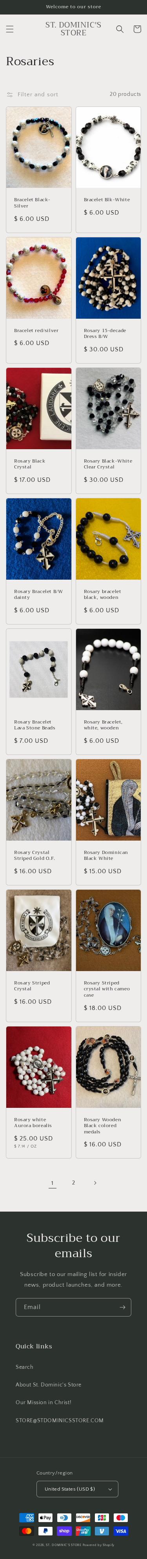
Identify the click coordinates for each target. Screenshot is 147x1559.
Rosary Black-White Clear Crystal (108, 464)
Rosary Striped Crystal (32, 986)
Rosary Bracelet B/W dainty (38, 595)
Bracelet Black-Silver (32, 203)
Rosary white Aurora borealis (33, 1123)
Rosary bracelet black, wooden (103, 595)
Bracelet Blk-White (107, 200)
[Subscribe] (122, 1307)
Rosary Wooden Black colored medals (103, 1126)
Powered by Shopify (99, 1545)
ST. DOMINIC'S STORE (63, 1545)
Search (25, 1367)
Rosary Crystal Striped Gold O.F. (34, 856)
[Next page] (94, 1183)
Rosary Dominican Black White (106, 856)
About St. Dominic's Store (49, 1385)
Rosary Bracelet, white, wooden (103, 725)
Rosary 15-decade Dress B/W (105, 334)
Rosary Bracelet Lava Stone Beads (35, 725)
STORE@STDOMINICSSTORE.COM (60, 1421)
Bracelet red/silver (36, 331)
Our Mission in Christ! (43, 1402)
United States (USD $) (70, 1489)
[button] (9, 29)
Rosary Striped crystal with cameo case (107, 989)
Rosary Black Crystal (29, 464)
